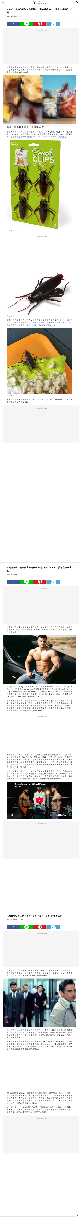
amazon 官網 (38, 399)
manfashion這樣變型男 (39, 3)
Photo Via (12, 230)
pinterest (39, 24)
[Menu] (3, 3)
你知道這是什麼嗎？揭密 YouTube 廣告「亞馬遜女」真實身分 (38, 137)
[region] (42, 46)
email (53, 24)
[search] (76, 2)
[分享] (13, 24)
